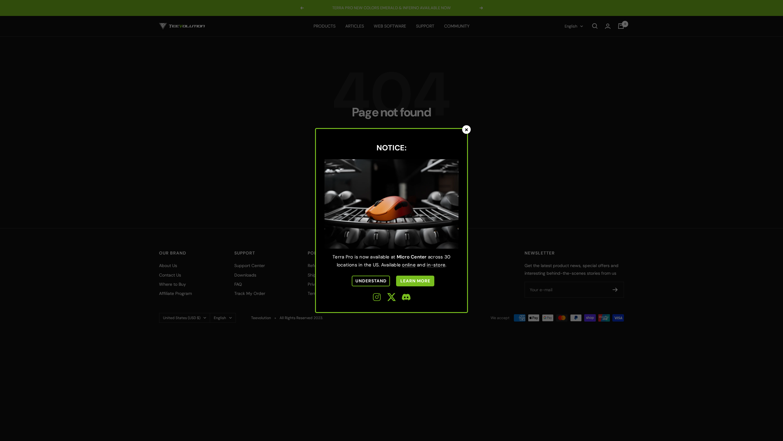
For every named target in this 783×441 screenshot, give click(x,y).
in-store (436, 265)
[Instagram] (377, 298)
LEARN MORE (415, 281)
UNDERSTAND (371, 281)
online (409, 265)
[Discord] (406, 298)
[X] (391, 298)
